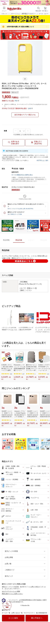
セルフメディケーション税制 (11, 591)
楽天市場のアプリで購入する (25, 115)
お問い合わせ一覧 (17, 613)
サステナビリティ (29, 613)
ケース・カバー (43, 13)
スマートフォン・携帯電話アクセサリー (23, 13)
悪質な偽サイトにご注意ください (12, 594)
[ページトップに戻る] (46, 614)
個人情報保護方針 (41, 613)
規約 (47, 160)
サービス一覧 (6, 613)
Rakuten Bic (14, 9)
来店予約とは (40, 160)
